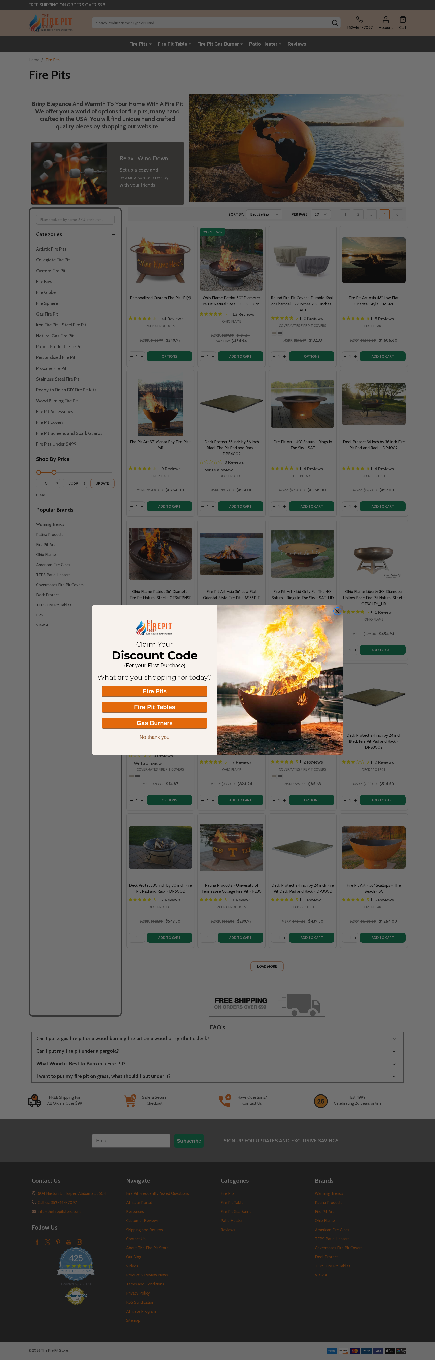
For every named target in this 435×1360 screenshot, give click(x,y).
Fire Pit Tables (154, 707)
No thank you (154, 737)
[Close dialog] (337, 611)
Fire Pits (155, 691)
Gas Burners (155, 723)
